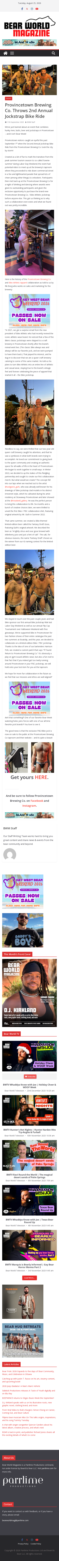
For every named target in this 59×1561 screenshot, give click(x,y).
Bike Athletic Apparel (18, 282)
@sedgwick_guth (12, 486)
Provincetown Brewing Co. (39, 279)
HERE (41, 777)
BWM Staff (31, 122)
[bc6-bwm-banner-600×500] (22, 914)
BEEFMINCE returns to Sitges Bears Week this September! (28, 1398)
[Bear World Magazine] (5, 53)
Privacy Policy (23, 1544)
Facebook (37, 801)
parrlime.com (47, 1468)
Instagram (29, 805)
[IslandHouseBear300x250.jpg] (29, 295)
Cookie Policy (36, 1544)
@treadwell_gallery (19, 500)
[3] (22, 1324)
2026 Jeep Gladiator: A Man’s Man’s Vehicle (21, 1386)
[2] (29, 683)
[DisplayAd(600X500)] (22, 876)
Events (8, 98)
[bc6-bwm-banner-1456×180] (29, 814)
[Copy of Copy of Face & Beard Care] (22, 1286)
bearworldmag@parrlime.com (15, 1520)
